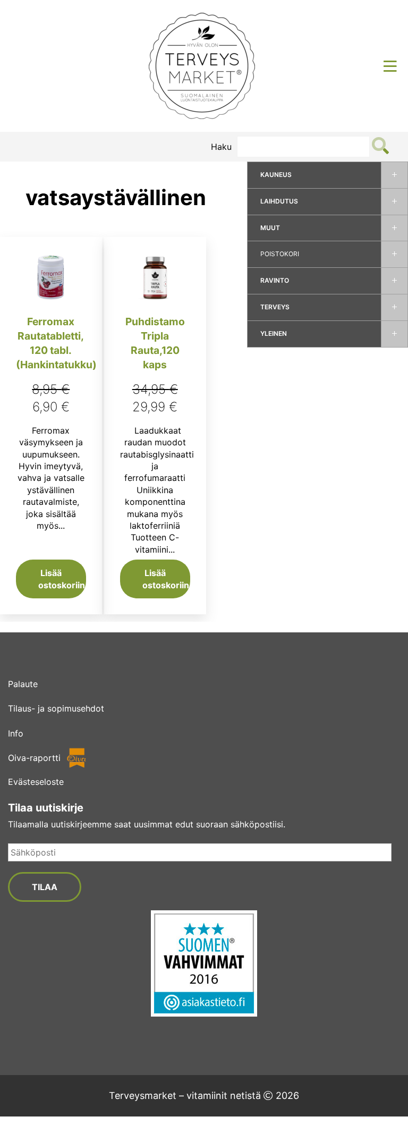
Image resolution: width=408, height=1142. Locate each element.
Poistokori (279, 254)
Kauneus (276, 175)
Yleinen (273, 333)
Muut (270, 228)
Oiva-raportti (34, 757)
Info (15, 733)
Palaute (23, 684)
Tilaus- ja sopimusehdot (56, 708)
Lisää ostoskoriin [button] (61, 579)
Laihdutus (279, 201)
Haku (221, 146)
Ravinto (274, 280)
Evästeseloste (36, 781)
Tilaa (44, 887)
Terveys (275, 307)
